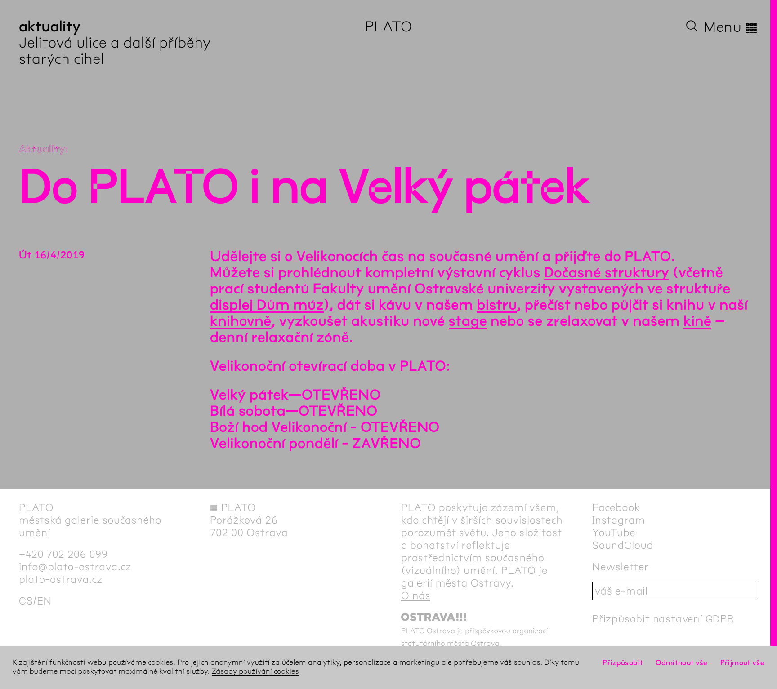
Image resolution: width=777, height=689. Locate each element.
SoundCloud (622, 545)
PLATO (388, 27)
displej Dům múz (267, 305)
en (44, 601)
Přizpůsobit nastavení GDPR (663, 619)
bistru (497, 305)
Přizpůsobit (623, 663)
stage (468, 321)
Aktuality (42, 149)
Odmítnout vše (682, 663)
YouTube (614, 532)
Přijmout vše (742, 663)
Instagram (618, 520)
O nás (415, 595)
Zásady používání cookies (255, 672)
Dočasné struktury (606, 273)
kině (697, 321)
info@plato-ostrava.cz (75, 567)
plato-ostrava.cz (61, 579)
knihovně (241, 321)
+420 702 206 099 (63, 554)
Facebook (616, 507)
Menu (731, 27)
